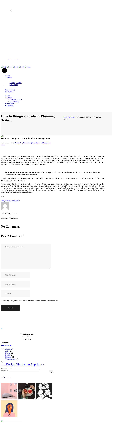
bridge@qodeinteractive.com (18, 47)
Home (65, 117)
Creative (3, 365)
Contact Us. (18, 433)
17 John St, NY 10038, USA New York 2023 (24, 40)
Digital (7, 355)
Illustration (10, 201)
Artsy (7, 351)
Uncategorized (10, 359)
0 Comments (46, 143)
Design (3, 201)
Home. (3, 418)
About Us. (12, 418)
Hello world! (6, 345)
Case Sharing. (6, 433)
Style (42, 365)
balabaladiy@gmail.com (31, 143)
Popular (17, 201)
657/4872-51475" (19, 43)
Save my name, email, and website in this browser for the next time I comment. (30, 301)
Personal (72, 117)
